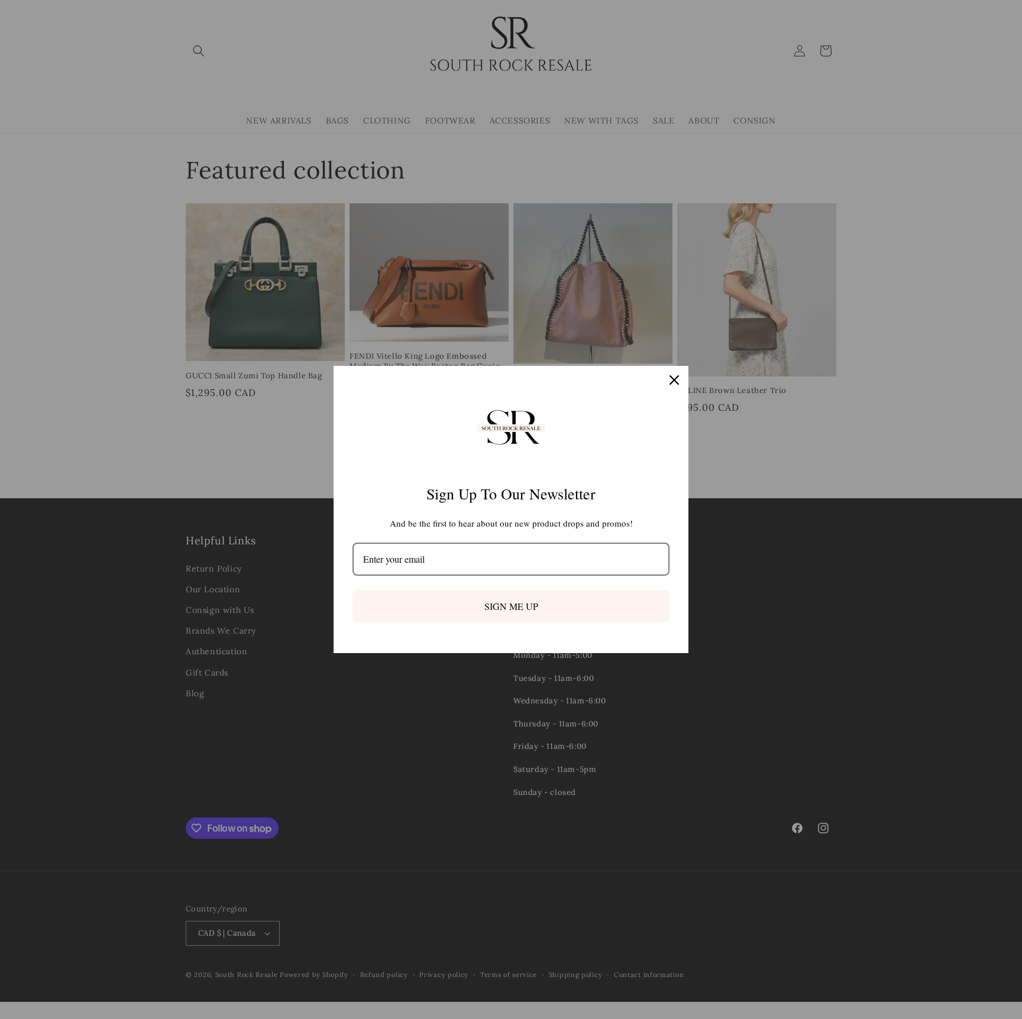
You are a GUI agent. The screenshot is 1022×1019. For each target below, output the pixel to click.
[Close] (674, 380)
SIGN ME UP (511, 606)
